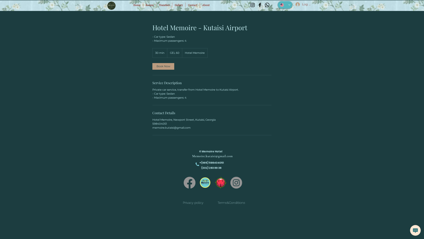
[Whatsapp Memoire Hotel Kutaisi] (267, 5)
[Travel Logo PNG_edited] (205, 183)
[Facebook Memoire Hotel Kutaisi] (260, 5)
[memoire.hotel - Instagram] (236, 183)
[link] (163, 66)
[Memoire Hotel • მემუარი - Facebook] (189, 183)
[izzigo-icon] (221, 183)
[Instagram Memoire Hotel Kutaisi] (252, 5)
